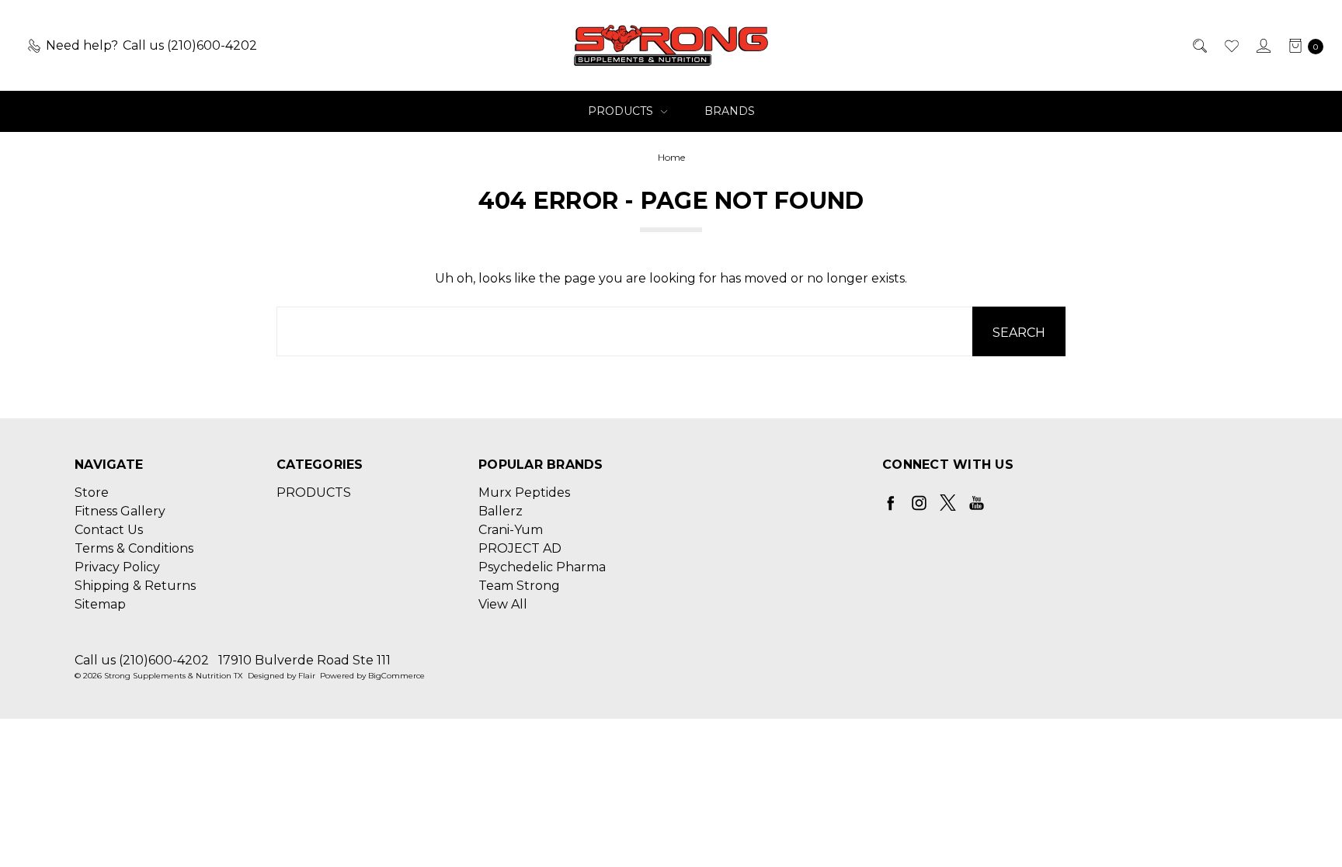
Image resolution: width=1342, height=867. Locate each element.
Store (92, 492)
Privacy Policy (117, 567)
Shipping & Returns (135, 585)
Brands (729, 111)
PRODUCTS (622, 111)
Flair (306, 676)
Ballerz (500, 511)
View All (502, 604)
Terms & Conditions (134, 548)
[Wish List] (1230, 46)
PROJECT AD (519, 548)
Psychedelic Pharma (542, 567)
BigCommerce (396, 676)
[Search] (1198, 46)
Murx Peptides (524, 492)
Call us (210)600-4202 (142, 660)
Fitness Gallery (120, 511)
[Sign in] (1262, 46)
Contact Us (109, 529)
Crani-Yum (510, 529)
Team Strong (519, 585)
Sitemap (100, 604)
